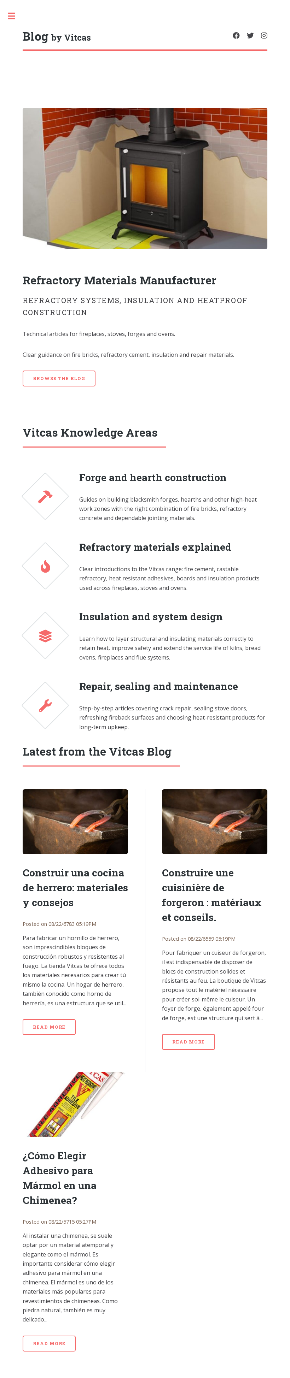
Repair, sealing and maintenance (158, 686)
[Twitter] (250, 35)
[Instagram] (264, 35)
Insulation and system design (151, 616)
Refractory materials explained (155, 547)
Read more (49, 1027)
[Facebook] (236, 35)
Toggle (15, 16)
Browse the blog (59, 378)
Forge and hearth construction (153, 477)
